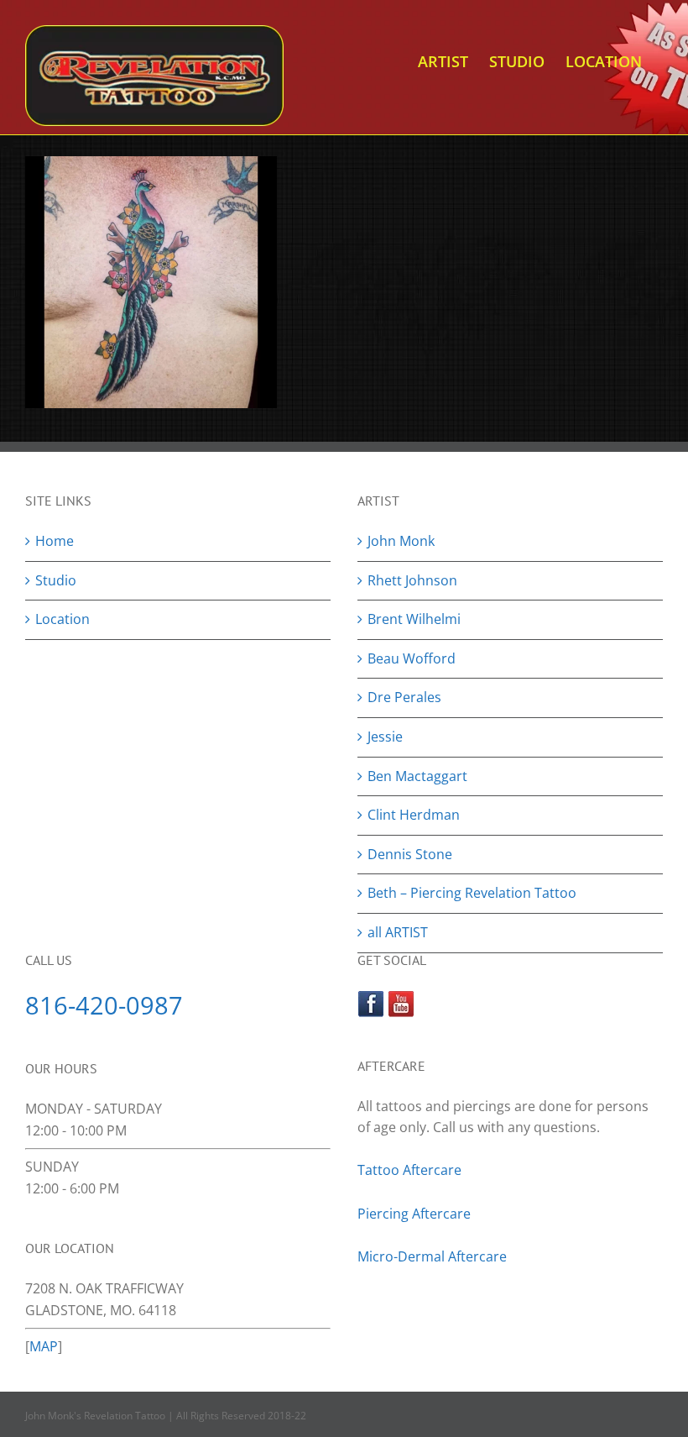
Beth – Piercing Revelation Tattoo (471, 893)
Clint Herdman (413, 814)
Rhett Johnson (412, 580)
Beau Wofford (411, 658)
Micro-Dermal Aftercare (432, 1256)
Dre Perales (404, 697)
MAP (43, 1346)
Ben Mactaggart (417, 776)
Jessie (385, 736)
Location (62, 619)
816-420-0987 (104, 1005)
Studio (55, 580)
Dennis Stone (409, 854)
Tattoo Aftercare (409, 1170)
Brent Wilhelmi (414, 619)
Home (54, 541)
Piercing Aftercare (415, 1213)
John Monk (401, 541)
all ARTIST (397, 932)
